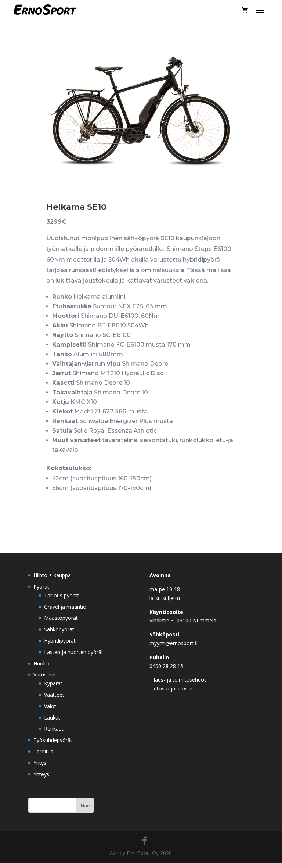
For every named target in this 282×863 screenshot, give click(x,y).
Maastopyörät (61, 617)
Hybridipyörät (60, 640)
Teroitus (43, 751)
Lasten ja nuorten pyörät (73, 652)
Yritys (39, 762)
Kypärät (53, 683)
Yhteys (41, 774)
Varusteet (44, 674)
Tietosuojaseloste (170, 688)
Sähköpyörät (59, 629)
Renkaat (54, 728)
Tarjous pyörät (61, 595)
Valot (50, 706)
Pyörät (41, 586)
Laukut (52, 717)
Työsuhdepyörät (52, 739)
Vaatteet (54, 694)
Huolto (41, 663)
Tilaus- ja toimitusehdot (177, 679)
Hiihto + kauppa (52, 575)
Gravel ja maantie (65, 606)
